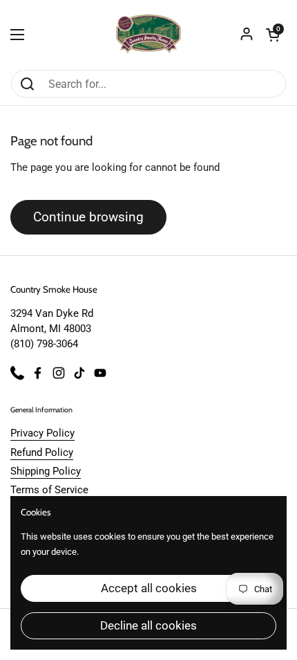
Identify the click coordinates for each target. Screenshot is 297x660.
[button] (273, 34)
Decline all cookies (148, 625)
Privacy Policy (42, 433)
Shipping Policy (45, 471)
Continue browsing (88, 217)
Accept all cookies (149, 588)
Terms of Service (49, 490)
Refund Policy (41, 452)
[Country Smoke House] (149, 34)
